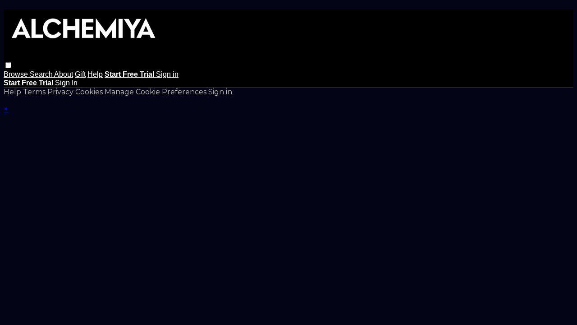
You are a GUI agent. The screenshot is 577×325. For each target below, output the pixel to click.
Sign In (66, 83)
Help (95, 74)
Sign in (167, 74)
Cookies (90, 92)
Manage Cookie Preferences (156, 92)
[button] (8, 65)
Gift (80, 74)
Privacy (61, 92)
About (63, 74)
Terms (35, 92)
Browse (17, 74)
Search (42, 74)
